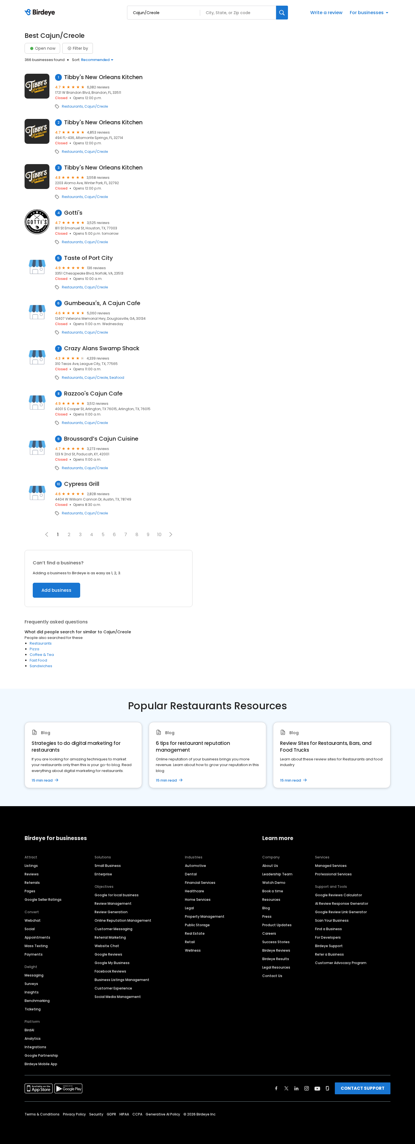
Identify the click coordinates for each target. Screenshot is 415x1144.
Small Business (108, 865)
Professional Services (333, 874)
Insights (32, 992)
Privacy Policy (74, 1114)
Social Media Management (118, 996)
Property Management (204, 916)
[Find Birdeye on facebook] (276, 1088)
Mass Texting (36, 945)
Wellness (193, 950)
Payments (34, 954)
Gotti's (73, 212)
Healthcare (194, 891)
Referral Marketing (110, 937)
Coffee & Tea (42, 654)
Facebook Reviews (110, 971)
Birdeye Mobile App (41, 1064)
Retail (190, 941)
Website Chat (107, 945)
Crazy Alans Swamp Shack (101, 348)
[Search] (282, 12)
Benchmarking (37, 1000)
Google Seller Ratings (43, 899)
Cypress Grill (81, 484)
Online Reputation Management (123, 920)
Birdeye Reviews (276, 950)
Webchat (33, 920)
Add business (56, 590)
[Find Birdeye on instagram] (306, 1088)
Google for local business (117, 895)
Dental (191, 874)
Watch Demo (273, 882)
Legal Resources (276, 967)
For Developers (328, 937)
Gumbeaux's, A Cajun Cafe (102, 303)
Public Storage (197, 925)
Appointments (37, 937)
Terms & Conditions (42, 1114)
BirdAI (29, 1030)
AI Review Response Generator (341, 903)
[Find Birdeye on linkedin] (296, 1088)
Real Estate (195, 933)
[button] (170, 534)
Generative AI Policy (163, 1114)
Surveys (31, 983)
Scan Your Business (332, 920)
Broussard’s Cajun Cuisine (101, 438)
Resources (271, 899)
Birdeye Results (275, 958)
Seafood (116, 377)
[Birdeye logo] (41, 13)
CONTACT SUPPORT (363, 1088)
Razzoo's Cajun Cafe (93, 393)
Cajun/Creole (96, 106)
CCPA (137, 1114)
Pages (30, 891)
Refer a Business (329, 954)
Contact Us (272, 975)
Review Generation (111, 912)
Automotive (195, 865)
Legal (189, 908)
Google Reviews (108, 954)
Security (96, 1114)
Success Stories (276, 941)
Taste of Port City (88, 258)
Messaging (34, 975)
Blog (266, 908)
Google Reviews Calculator (338, 895)
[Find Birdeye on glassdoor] (327, 1088)
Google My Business (112, 962)
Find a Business (328, 928)
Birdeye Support (329, 945)
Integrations (35, 1047)
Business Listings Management (122, 979)
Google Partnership (41, 1055)
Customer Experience (113, 988)
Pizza (34, 649)
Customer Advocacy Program (340, 962)
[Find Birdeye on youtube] (317, 1088)
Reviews (32, 874)
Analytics (33, 1038)
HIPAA (124, 1114)
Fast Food (38, 660)
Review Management (113, 903)
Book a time (272, 891)
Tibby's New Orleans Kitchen (103, 77)
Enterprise (103, 874)
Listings (31, 865)
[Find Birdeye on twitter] (286, 1088)
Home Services (198, 899)
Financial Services (200, 882)
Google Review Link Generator (341, 912)
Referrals (32, 882)
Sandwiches (41, 666)
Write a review (326, 12)
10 (159, 534)
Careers (269, 933)
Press (267, 916)
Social (30, 928)
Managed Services (331, 865)
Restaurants (72, 106)
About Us (270, 865)
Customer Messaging (113, 928)
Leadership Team (277, 874)
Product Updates (277, 925)
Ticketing (33, 1009)
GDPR (111, 1114)
